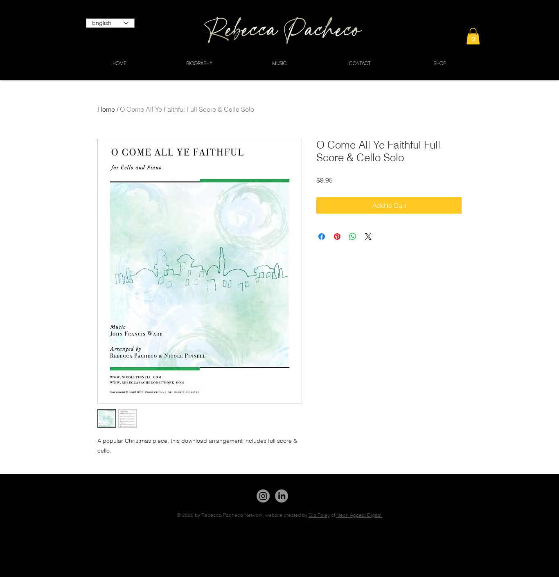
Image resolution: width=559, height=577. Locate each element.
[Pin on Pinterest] (337, 236)
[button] (473, 36)
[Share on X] (368, 236)
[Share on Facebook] (322, 236)
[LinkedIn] (281, 496)
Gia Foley (319, 515)
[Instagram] (263, 496)
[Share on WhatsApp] (353, 236)
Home (106, 109)
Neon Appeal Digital (359, 515)
